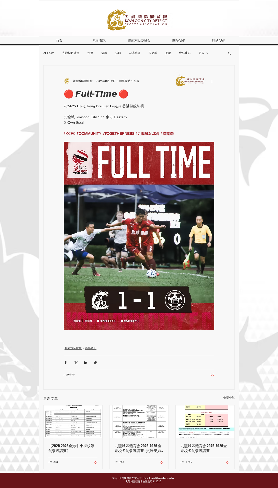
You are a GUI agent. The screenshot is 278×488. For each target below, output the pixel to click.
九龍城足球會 (70, 52)
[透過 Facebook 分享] (66, 362)
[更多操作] (211, 80)
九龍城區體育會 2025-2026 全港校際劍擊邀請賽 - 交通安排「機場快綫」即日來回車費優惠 (138, 448)
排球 (118, 52)
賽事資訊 (90, 348)
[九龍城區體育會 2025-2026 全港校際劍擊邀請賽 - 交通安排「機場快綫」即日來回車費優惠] (139, 421)
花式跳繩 (134, 52)
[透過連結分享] (95, 362)
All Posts (48, 52)
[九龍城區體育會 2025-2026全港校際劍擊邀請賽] (205, 421)
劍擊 (90, 52)
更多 (201, 52)
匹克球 (153, 52)
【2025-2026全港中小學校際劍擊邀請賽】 (71, 448)
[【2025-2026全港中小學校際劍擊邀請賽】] (73, 421)
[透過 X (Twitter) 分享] (76, 362)
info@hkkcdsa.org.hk (162, 478)
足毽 (168, 52)
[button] (179, 41)
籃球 (104, 52)
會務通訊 (184, 52)
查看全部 (229, 397)
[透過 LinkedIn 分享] (86, 362)
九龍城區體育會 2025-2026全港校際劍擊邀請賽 (204, 448)
